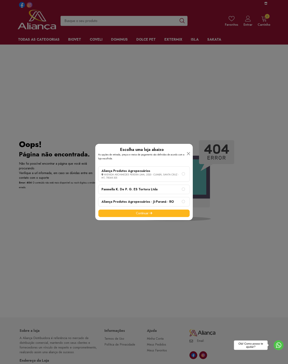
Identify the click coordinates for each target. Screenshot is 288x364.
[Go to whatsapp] (278, 345)
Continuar (142, 213)
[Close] (188, 154)
